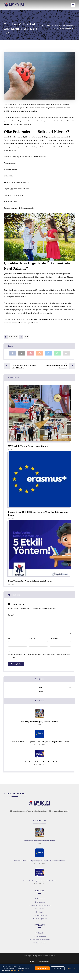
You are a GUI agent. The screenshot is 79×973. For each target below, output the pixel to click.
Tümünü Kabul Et (42, 968)
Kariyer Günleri (41, 943)
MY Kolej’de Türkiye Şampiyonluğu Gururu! (39, 721)
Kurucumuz (41, 902)
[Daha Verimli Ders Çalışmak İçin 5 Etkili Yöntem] (39, 754)
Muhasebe (41, 909)
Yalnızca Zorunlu (58, 968)
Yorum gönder (16, 664)
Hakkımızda (41, 899)
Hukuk (41, 912)
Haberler (40, 691)
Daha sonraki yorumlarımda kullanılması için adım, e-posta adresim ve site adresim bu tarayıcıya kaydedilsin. (39, 656)
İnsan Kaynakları (41, 919)
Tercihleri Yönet (71, 968)
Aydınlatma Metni (17, 970)
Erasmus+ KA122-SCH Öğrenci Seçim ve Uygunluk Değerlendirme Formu (39, 742)
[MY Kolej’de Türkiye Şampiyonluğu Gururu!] (39, 713)
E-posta (32, 638)
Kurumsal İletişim (41, 915)
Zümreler (41, 933)
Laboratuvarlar (41, 936)
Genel (26, 337)
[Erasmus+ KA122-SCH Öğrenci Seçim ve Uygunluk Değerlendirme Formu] (39, 734)
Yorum (11, 615)
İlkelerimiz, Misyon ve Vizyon (41, 905)
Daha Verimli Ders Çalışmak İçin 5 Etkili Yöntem (39, 762)
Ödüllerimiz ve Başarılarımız (41, 939)
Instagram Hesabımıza (19, 323)
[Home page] (42, 25)
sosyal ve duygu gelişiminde (40, 319)
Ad (9, 638)
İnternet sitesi (54, 638)
